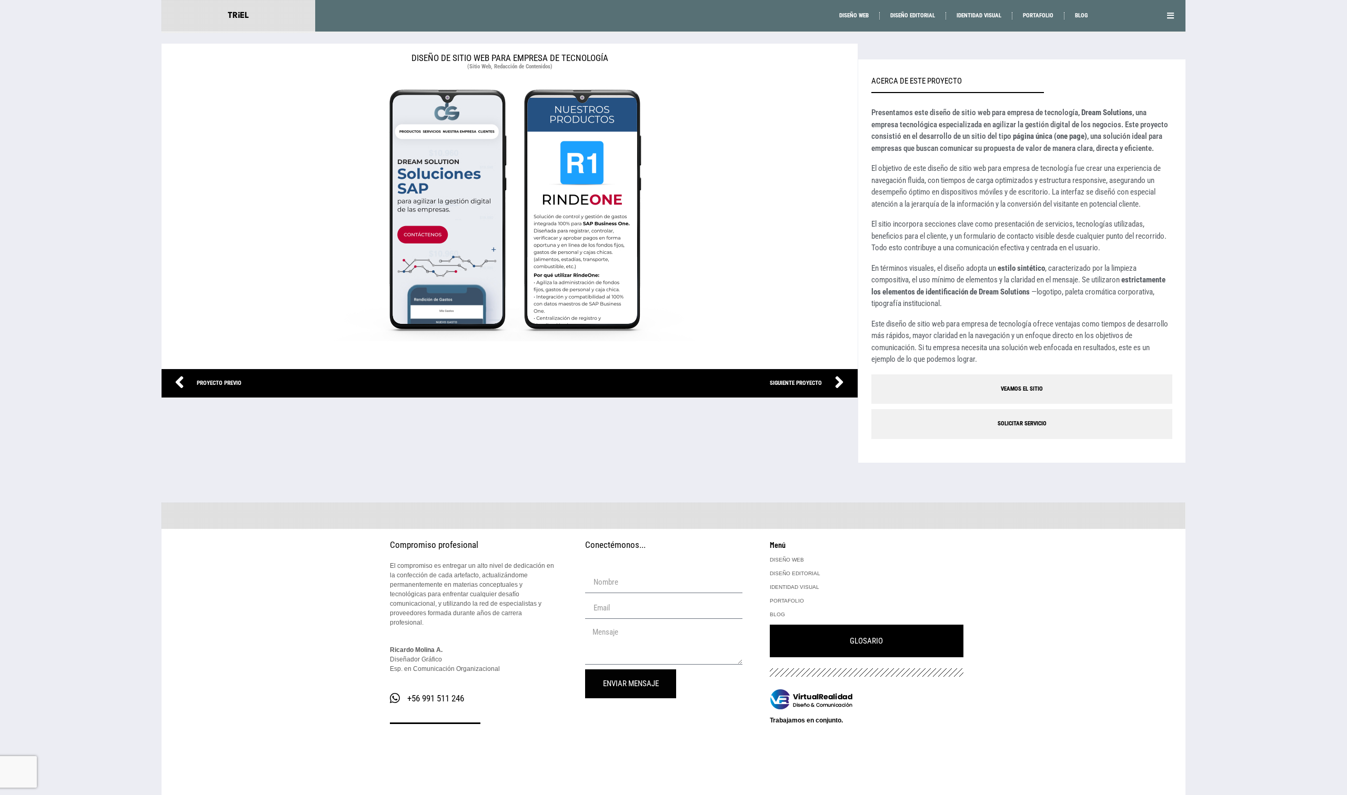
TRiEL (238, 16)
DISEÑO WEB (854, 15)
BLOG (1081, 15)
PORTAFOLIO (1038, 15)
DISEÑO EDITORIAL (912, 15)
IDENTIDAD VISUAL (979, 15)
